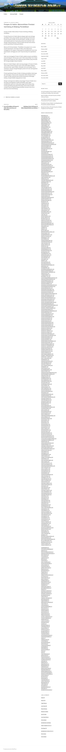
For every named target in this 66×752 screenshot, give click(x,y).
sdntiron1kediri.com (45, 371)
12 (48, 31)
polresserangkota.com (46, 147)
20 (51, 33)
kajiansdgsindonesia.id (46, 592)
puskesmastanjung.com (46, 320)
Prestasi (21, 14)
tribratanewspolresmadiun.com (48, 407)
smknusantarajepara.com (46, 464)
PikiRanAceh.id (44, 662)
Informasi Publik (13, 14)
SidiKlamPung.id (44, 666)
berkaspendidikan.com (46, 129)
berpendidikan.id (45, 628)
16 (60, 31)
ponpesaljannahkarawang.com (48, 299)
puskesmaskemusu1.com (46, 193)
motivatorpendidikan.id (46, 636)
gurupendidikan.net (45, 137)
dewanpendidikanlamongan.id (47, 553)
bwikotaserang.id (45, 609)
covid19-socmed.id (45, 620)
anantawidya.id (44, 646)
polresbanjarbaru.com (46, 430)
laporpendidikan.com (45, 127)
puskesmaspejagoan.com (46, 338)
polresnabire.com (45, 421)
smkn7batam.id (44, 684)
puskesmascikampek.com (46, 318)
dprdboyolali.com (45, 404)
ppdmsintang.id (44, 655)
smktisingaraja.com (45, 455)
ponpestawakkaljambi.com (47, 315)
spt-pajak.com (44, 150)
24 (42, 35)
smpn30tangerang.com (46, 478)
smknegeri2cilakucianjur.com (47, 445)
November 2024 (44, 77)
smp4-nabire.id (44, 603)
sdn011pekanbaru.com (46, 388)
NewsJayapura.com (45, 237)
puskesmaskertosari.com (46, 188)
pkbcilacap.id (44, 559)
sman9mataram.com (45, 519)
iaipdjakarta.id (44, 585)
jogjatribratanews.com (46, 161)
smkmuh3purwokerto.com (46, 447)
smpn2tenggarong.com (46, 187)
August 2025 (44, 58)
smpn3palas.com (45, 206)
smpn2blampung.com (46, 514)
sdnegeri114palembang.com (47, 355)
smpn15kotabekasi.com (46, 491)
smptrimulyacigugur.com (46, 484)
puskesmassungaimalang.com (47, 333)
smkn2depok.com (45, 451)
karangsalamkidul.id (45, 642)
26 (48, 35)
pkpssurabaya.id (44, 579)
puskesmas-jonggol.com (46, 332)
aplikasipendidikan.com (46, 122)
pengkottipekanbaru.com (46, 234)
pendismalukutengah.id (46, 563)
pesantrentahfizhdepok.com (47, 270)
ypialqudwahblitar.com (46, 537)
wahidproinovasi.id (45, 629)
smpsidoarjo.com (45, 496)
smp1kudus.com (44, 486)
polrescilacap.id (44, 643)
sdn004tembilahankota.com (47, 394)
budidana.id (43, 623)
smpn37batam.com (45, 488)
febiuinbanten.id (44, 607)
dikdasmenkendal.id (45, 615)
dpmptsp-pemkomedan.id (46, 674)
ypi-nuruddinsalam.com (46, 540)
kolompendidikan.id (45, 625)
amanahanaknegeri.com (46, 151)
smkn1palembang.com (46, 526)
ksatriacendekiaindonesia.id (47, 551)
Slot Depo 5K (44, 728)
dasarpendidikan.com (46, 121)
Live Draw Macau (45, 717)
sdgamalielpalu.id (45, 600)
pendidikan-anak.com (46, 138)
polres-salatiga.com (45, 414)
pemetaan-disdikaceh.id (46, 593)
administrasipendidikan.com (47, 139)
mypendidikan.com (45, 125)
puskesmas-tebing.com (46, 329)
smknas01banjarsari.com (46, 463)
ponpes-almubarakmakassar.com (48, 297)
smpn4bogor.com (45, 498)
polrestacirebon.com (45, 431)
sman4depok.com (45, 520)
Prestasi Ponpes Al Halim (13, 97)
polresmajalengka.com (46, 405)
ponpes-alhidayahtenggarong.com (48, 302)
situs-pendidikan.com (46, 135)
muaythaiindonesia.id (46, 659)
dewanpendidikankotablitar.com (48, 279)
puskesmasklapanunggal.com (47, 343)
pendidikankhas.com (45, 118)
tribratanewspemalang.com (47, 157)
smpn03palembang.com (46, 493)
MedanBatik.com (44, 183)
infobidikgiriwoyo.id (45, 626)
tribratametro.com (45, 162)
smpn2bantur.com (45, 207)
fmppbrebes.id (44, 572)
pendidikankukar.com (45, 134)
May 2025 (43, 65)
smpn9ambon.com (45, 509)
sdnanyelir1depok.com (46, 363)
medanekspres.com (45, 184)
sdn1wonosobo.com (45, 382)
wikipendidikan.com (45, 124)
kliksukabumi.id (44, 115)
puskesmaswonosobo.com (46, 194)
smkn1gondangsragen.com (47, 460)
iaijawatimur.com (45, 172)
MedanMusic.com (45, 185)
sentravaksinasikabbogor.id (47, 549)
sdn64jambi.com (44, 366)
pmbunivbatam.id (45, 564)
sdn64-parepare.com (45, 386)
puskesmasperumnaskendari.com (48, 335)
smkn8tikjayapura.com (46, 454)
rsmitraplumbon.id (45, 679)
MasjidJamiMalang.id (45, 669)
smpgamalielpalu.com (46, 444)
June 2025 (43, 63)
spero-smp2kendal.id (45, 562)
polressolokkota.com (45, 417)
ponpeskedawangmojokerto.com (48, 286)
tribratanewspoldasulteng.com (48, 167)
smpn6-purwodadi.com (46, 511)
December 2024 (44, 75)
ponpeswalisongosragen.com (47, 289)
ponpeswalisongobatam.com (47, 306)
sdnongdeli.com (44, 259)
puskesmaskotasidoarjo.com (47, 322)
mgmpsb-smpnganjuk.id (46, 597)
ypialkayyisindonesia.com (46, 542)
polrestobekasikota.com (46, 411)
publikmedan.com (45, 174)
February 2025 (44, 73)
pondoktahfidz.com (45, 267)
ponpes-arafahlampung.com (47, 313)
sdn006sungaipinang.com (46, 349)
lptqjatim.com (44, 260)
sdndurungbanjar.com (46, 352)
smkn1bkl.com (44, 214)
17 (42, 33)
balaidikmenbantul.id (45, 686)
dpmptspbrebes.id (45, 570)
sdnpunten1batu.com (46, 375)
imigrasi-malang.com (45, 543)
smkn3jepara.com (45, 453)
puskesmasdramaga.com (46, 348)
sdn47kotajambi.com (45, 506)
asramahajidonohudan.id (46, 635)
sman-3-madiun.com (45, 468)
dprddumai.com (44, 201)
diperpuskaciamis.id (45, 577)
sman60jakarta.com (45, 517)
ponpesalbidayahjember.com (47, 303)
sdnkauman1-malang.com (46, 356)
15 (58, 31)
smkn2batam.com (45, 458)
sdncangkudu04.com (45, 256)
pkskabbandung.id (45, 583)
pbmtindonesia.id (45, 612)
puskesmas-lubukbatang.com (47, 345)
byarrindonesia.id (45, 554)
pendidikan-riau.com (45, 276)
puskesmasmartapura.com (47, 336)
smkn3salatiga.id (45, 605)
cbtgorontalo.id (44, 596)
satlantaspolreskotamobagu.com (48, 415)
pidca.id (43, 652)
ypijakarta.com (44, 534)
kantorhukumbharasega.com (47, 224)
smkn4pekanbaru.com (46, 523)
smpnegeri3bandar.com (46, 494)
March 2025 (43, 70)
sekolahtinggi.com (45, 441)
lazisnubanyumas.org (46, 263)
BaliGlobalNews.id (45, 665)
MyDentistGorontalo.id (46, 668)
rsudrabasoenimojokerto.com (47, 440)
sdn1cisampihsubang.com (47, 365)
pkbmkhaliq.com (44, 266)
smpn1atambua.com (45, 208)
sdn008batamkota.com (46, 378)
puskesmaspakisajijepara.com (47, 316)
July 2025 (43, 61)
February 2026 (44, 49)
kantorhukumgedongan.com (47, 223)
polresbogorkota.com (45, 425)
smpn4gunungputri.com (46, 483)
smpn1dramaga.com (45, 475)
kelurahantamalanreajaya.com (47, 264)
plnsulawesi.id (44, 685)
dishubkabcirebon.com (46, 211)
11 (45, 31)
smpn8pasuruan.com (45, 477)
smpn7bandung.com (45, 487)
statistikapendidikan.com (46, 132)
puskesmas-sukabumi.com (47, 330)
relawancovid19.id (45, 639)
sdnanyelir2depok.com (46, 398)
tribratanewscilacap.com (46, 168)
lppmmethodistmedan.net (47, 171)
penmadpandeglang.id (46, 587)
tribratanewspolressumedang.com (48, 144)
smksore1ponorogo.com (46, 450)
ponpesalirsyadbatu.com (46, 283)
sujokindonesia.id (45, 557)
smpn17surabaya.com (46, 480)
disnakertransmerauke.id (46, 689)
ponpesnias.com (44, 246)
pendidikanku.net (45, 128)
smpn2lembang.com (45, 500)
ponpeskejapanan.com (46, 249)
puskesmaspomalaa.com (46, 190)
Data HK (43, 697)
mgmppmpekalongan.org (46, 240)
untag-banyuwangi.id (46, 645)
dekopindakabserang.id (46, 671)
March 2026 (43, 46)
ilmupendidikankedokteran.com (48, 175)
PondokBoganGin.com (46, 253)
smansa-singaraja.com (46, 521)
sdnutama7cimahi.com (46, 401)
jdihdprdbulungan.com (46, 254)
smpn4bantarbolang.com (46, 241)
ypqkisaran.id (44, 550)
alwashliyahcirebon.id (46, 586)
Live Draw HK (44, 706)
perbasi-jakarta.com (45, 217)
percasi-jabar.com (45, 230)
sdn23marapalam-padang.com (48, 374)
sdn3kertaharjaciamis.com (47, 351)
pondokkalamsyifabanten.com (47, 269)
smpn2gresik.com (45, 497)
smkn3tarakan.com (45, 524)
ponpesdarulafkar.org (46, 247)
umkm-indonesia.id (45, 681)
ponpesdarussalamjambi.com (47, 296)
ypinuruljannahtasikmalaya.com (48, 539)
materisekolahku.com (45, 177)
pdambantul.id (44, 573)
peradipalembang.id (45, 595)
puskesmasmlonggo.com (46, 319)
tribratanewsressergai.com (47, 165)
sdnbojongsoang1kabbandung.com (49, 372)
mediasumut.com (45, 178)
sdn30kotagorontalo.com (46, 384)
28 (55, 35)
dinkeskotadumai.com (46, 504)
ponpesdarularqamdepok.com (47, 290)
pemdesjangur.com (45, 251)
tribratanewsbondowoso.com (47, 158)
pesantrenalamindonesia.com (47, 437)
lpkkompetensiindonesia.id (47, 602)
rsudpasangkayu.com (45, 274)
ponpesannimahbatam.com (47, 282)
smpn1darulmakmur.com (46, 513)
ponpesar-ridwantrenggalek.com (48, 307)
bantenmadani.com (45, 233)
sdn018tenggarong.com (46, 399)
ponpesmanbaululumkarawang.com (49, 310)
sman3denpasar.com (45, 471)
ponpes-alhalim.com (45, 244)
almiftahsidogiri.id (45, 632)
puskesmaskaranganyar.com (47, 323)
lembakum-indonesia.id (46, 590)
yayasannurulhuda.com (46, 220)
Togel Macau (44, 703)
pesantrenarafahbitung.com (47, 527)
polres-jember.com (45, 409)
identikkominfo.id (45, 622)
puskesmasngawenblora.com (47, 435)
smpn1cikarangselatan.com (47, 507)
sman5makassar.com (45, 470)
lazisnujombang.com (45, 262)
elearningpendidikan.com (46, 131)
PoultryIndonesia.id (45, 656)
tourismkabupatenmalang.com (48, 448)
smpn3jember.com (45, 531)
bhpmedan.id (44, 688)
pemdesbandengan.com (46, 250)
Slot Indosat (43, 720)
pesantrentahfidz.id (45, 649)
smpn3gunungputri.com (46, 490)
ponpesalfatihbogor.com (46, 312)
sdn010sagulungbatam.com (47, 353)
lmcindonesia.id (44, 576)
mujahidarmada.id (45, 633)
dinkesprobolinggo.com (46, 200)
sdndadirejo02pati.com (46, 395)
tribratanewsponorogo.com (47, 155)
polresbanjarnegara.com (46, 418)
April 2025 (43, 68)
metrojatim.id (44, 661)
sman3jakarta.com (45, 516)
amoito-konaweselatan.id (46, 606)
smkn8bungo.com (45, 203)
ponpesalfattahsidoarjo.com (47, 280)
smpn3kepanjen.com (45, 501)
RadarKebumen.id (45, 664)
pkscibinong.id (44, 676)
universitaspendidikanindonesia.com (49, 277)
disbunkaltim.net (45, 226)
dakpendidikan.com (45, 119)
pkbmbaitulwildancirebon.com (47, 231)
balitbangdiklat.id (45, 610)
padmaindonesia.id (45, 613)
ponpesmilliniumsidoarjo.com (47, 300)
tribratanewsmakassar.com (47, 160)
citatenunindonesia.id (46, 658)
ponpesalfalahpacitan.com (47, 287)
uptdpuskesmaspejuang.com (47, 197)
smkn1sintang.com (45, 461)
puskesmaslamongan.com (46, 342)
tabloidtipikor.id (44, 648)
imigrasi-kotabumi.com (46, 544)
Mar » (58, 37)
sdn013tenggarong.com (46, 362)
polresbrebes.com (45, 422)
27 (51, 35)
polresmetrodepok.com (46, 145)
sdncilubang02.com (45, 257)
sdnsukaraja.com (45, 392)
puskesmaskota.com (45, 195)
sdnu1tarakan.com (45, 385)
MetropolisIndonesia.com (46, 148)
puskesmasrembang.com (46, 434)
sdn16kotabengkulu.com (46, 369)
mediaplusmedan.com (46, 181)
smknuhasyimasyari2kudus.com (48, 465)
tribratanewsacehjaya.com (47, 154)
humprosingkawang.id (46, 618)
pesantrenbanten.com (46, 529)
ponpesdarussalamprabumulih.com (49, 285)
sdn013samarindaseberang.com (48, 396)
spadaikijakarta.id (45, 547)
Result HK (43, 700)
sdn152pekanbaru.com (46, 379)
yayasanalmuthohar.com (46, 221)
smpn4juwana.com (45, 210)
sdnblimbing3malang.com (47, 361)
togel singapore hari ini (46, 725)
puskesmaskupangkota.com (47, 325)
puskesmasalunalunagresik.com (48, 326)
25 (45, 35)
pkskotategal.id (44, 678)
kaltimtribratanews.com (46, 164)
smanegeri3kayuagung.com (47, 180)
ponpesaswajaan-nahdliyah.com (48, 272)
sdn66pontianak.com (45, 376)
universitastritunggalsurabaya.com (48, 438)
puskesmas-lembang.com (46, 328)
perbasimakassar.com (46, 216)
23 (60, 33)
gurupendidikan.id (45, 630)
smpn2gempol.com (45, 116)
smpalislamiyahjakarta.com (47, 474)
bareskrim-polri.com (45, 218)
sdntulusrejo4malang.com (47, 391)
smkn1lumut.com (45, 204)
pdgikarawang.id (45, 619)
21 (55, 33)
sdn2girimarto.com (45, 213)
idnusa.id (43, 651)
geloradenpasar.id (45, 599)
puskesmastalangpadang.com (47, 191)
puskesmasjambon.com (46, 339)
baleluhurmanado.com (46, 236)
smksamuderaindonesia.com (47, 442)
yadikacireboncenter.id (46, 567)
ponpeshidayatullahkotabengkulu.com (49, 305)
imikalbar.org (44, 227)
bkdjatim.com (44, 229)
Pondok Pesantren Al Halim (35, 5)
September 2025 (44, 56)
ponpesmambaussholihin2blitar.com (49, 293)
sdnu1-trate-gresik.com (46, 358)
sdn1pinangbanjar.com (46, 389)
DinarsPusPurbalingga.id (46, 672)
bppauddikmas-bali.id (46, 582)
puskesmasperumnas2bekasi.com (48, 340)
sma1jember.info (44, 152)
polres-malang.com (45, 428)
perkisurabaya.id (44, 675)
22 (58, 33)
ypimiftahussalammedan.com (47, 536)
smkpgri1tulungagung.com (47, 457)
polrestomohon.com (45, 427)
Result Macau (44, 708)
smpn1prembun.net (45, 243)
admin (16, 22)
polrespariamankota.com (46, 432)
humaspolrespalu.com (46, 408)
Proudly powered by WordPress (9, 749)
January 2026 (44, 51)
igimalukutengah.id (45, 566)
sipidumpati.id (44, 560)
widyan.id (43, 638)
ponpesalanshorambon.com (47, 292)
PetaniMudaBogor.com (46, 170)
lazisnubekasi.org (45, 239)
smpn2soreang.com (45, 481)
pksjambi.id (43, 589)
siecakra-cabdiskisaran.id (46, 616)
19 (48, 33)
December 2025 (44, 53)
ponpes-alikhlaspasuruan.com (47, 295)
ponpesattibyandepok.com (47, 309)
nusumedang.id (44, 556)
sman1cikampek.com (45, 533)
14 (55, 31)
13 (51, 31)
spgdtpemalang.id (45, 580)
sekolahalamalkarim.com (46, 141)
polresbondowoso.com (46, 412)
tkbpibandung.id (44, 569)
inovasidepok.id (44, 641)
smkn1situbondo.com (45, 467)
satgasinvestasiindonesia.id (47, 574)
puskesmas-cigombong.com (47, 346)
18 (45, 33)
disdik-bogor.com (45, 530)
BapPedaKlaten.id (45, 682)
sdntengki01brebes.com (46, 381)
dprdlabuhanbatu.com (46, 402)
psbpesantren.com (45, 273)
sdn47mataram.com (45, 368)
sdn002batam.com (45, 359)
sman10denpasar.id (45, 653)
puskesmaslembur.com (46, 198)
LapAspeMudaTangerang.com (47, 142)
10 (42, 31)
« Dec (45, 37)
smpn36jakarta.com (45, 510)
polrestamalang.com (45, 424)
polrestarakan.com (45, 420)
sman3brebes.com (45, 473)
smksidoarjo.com (44, 503)
